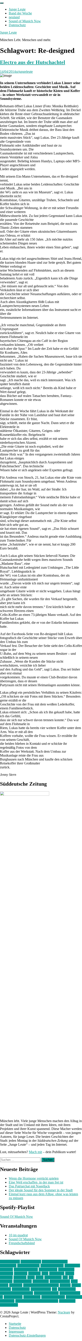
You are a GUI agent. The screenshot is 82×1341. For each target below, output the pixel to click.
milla (74, 1281)
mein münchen (60, 1281)
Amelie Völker (31, 1261)
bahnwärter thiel (28, 1265)
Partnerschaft (21, 1289)
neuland (14, 17)
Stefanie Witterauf (46, 1293)
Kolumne (20, 1277)
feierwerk (6, 1273)
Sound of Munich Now (25, 21)
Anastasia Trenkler (55, 1261)
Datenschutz (17, 25)
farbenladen (66, 1269)
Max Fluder (41, 1281)
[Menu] (1, 3)
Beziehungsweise (26, 1269)
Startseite (15, 1323)
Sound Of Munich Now (16, 1216)
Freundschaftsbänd (22, 1243)
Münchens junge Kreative (41, 1285)
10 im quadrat (18, 1235)
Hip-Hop (34, 1273)
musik (4, 1285)
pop (54, 1289)
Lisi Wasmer (53, 1277)
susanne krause (69, 1293)
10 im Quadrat (10, 1261)
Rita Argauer (67, 1289)
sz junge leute (13, 1297)
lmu (65, 1277)
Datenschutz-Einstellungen (27, 1335)
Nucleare (64, 1312)
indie (45, 1273)
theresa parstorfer (53, 1297)
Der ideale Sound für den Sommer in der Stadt (41, 1190)
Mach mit (35, 1152)
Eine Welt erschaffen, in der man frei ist (36, 1182)
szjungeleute (24, 71)
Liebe (40, 1277)
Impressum (16, 1331)
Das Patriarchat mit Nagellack (29, 1186)
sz (1, 1297)
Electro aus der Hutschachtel (32, 62)
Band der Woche (20, 13)
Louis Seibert (22, 1281)
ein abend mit (48, 1269)
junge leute (56, 1273)
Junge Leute (17, 9)
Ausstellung (8, 1265)
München (15, 1285)
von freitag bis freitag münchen (36, 1301)
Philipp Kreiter (41, 1289)
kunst (31, 1277)
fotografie (20, 1273)
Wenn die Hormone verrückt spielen (34, 1178)
